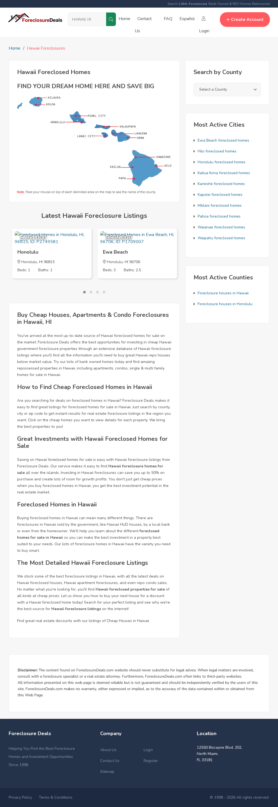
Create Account (247, 20)
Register (151, 760)
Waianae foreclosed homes (221, 227)
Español (187, 19)
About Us (108, 749)
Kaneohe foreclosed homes (221, 183)
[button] (84, 292)
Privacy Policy (20, 797)
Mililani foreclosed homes (220, 205)
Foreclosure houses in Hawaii (223, 293)
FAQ (168, 19)
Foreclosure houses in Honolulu (225, 304)
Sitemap (107, 771)
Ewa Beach (115, 252)
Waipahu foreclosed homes (221, 238)
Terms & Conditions (55, 797)
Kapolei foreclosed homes (220, 194)
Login (148, 749)
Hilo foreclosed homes (217, 151)
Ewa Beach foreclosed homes (223, 140)
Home (124, 19)
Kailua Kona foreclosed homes (224, 173)
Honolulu (27, 252)
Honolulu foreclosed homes (221, 162)
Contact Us (109, 760)
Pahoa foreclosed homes (219, 216)
